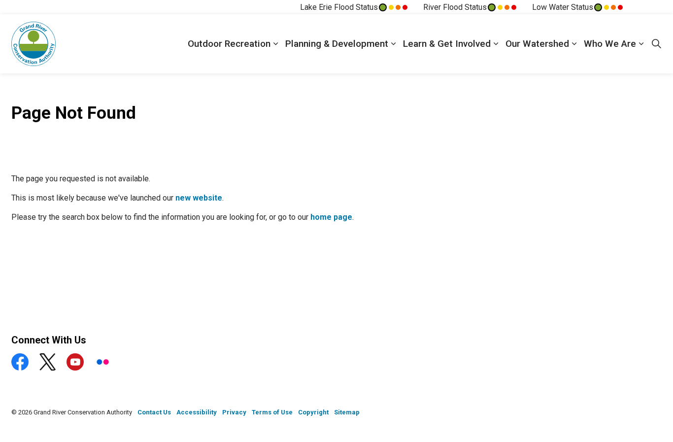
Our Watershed (537, 43)
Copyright (313, 412)
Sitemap (347, 412)
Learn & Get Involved (447, 43)
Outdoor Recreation (229, 43)
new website (198, 198)
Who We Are (610, 43)
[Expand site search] (656, 44)
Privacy (234, 412)
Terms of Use (272, 412)
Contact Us (154, 412)
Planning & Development (336, 43)
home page (331, 217)
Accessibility (196, 412)
